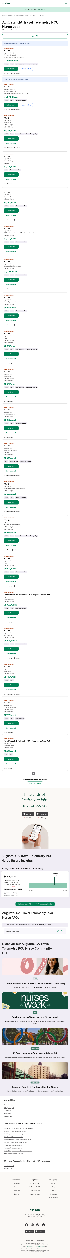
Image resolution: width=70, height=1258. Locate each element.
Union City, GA (8, 1105)
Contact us (53, 1194)
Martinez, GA (8, 1169)
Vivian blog (16, 1190)
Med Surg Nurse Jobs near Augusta (15, 1134)
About (53, 1183)
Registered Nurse (7, 16)
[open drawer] (66, 3)
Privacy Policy (30, 1246)
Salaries (16, 1187)
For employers (35, 1183)
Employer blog (35, 1194)
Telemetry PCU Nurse (22, 16)
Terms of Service (40, 1246)
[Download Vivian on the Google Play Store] (42, 814)
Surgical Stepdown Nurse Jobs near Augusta (18, 1151)
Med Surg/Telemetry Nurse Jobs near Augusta (18, 1128)
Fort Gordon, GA (9, 1166)
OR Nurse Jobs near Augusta (13, 1148)
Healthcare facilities (35, 1187)
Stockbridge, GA (9, 1110)
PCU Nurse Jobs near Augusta (13, 1137)
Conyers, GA (8, 1116)
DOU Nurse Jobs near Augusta (13, 1154)
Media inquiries (53, 1198)
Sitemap (17, 1194)
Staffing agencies (35, 1190)
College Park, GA (9, 1108)
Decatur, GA (7, 1113)
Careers (53, 1190)
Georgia (34, 16)
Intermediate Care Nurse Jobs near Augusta (18, 1140)
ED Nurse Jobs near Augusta (13, 1145)
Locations (17, 1183)
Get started (41, 9)
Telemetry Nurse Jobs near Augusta (15, 1131)
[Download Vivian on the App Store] (28, 814)
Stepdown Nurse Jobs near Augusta (15, 1142)
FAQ (53, 1187)
